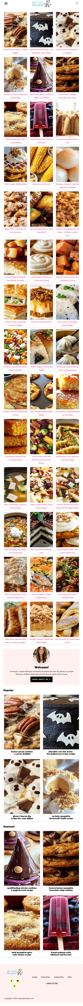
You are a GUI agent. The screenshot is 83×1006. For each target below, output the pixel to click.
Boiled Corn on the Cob (41, 184)
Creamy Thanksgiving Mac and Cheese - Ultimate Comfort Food (67, 232)
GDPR (69, 977)
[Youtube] (17, 981)
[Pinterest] (14, 986)
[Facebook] (11, 981)
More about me (40, 679)
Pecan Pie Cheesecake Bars (41, 322)
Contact (34, 977)
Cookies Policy (59, 977)
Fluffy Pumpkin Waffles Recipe (15, 184)
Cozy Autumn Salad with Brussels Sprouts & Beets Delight (41, 459)
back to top (52, 983)
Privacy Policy (45, 977)
